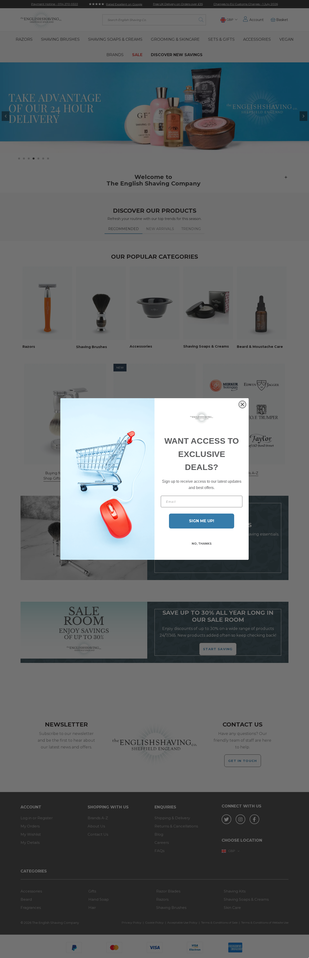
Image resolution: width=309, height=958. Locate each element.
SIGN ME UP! (201, 521)
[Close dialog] (242, 404)
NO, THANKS (201, 543)
